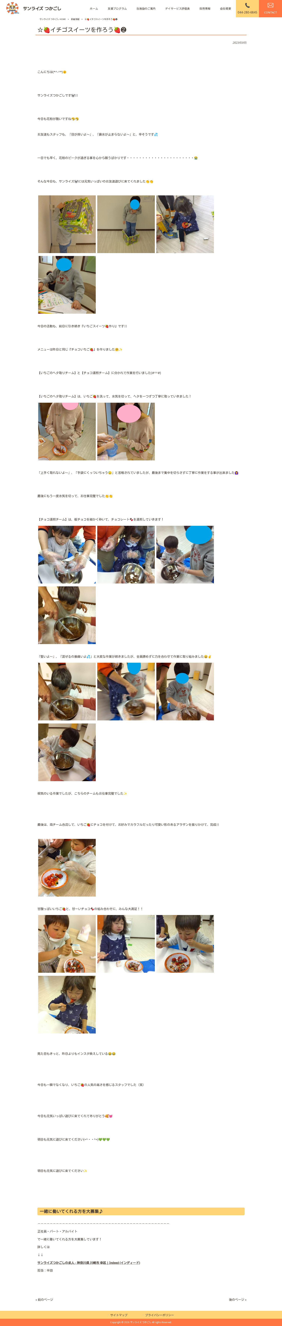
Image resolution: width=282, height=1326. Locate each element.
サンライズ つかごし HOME (53, 19)
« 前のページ (44, 1300)
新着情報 (75, 19)
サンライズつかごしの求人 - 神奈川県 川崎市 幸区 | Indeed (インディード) (88, 1263)
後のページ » (238, 1300)
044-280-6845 (247, 12)
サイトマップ (119, 1315)
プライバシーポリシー (159, 1315)
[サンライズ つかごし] (33, 8)
